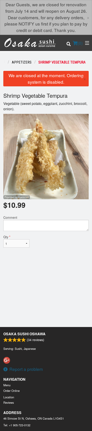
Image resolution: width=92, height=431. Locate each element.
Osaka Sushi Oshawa (24, 333)
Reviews (8, 402)
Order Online (11, 391)
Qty (6, 237)
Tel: (16, 425)
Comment (10, 217)
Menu (6, 385)
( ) (80, 43)
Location (8, 397)
